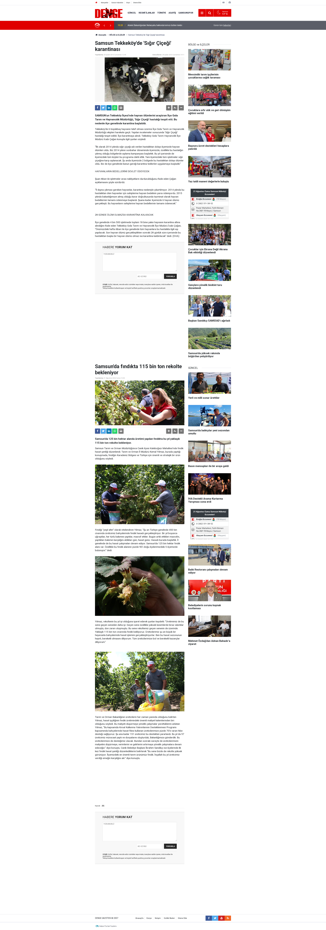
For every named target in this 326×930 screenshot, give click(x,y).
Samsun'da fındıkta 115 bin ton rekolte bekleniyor (149, 25)
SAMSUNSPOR (185, 12)
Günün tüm (222, 25)
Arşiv (128, 3)
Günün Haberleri (117, 3)
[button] (168, 107)
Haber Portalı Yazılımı (108, 926)
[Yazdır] (121, 107)
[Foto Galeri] (229, 2)
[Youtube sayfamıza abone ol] (221, 918)
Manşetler (104, 3)
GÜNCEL (132, 12)
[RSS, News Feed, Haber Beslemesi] (228, 918)
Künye (149, 918)
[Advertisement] (139, 319)
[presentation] (104, 25)
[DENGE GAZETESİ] (109, 12)
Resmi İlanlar (147, 12)
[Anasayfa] (96, 3)
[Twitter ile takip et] (215, 918)
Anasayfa (102, 35)
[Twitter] (103, 107)
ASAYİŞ (172, 12)
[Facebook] (97, 107)
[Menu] (202, 13)
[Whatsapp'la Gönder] (114, 107)
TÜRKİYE (161, 12)
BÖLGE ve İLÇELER (117, 35)
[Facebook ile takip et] (209, 918)
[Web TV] (223, 2)
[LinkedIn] (109, 107)
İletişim (158, 918)
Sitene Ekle (137, 3)
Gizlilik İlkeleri (169, 918)
